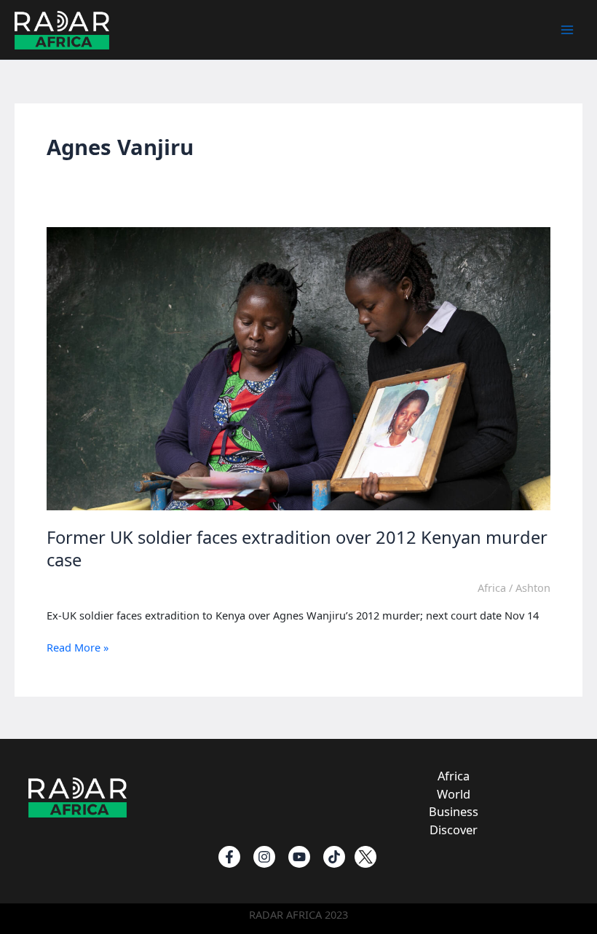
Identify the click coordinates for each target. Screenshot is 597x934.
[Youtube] (299, 857)
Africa (492, 587)
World (453, 793)
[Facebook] (229, 857)
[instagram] (264, 857)
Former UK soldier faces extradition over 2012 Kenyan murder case (297, 548)
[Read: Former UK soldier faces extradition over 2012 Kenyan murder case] (298, 367)
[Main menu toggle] (567, 30)
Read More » (77, 648)
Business (453, 811)
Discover (454, 829)
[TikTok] (334, 857)
